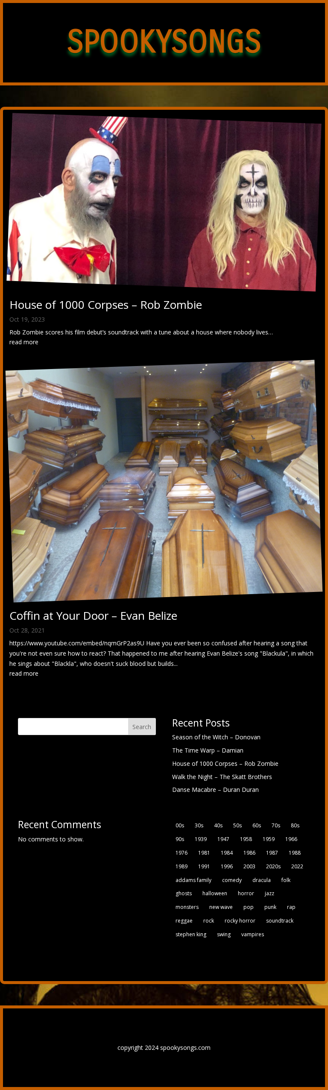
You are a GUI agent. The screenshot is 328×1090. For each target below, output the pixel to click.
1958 (246, 839)
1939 (201, 839)
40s (218, 825)
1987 (272, 852)
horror (246, 893)
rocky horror (240, 920)
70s (276, 825)
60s (256, 825)
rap (291, 907)
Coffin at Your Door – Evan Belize (93, 615)
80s (295, 825)
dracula (261, 880)
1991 (204, 866)
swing (224, 934)
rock (208, 920)
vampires (252, 934)
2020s (273, 866)
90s (180, 839)
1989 (181, 866)
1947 (223, 839)
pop (248, 907)
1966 (291, 839)
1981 (204, 852)
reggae (184, 920)
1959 (269, 839)
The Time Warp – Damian (207, 750)
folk (285, 880)
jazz (269, 893)
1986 (249, 852)
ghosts (184, 893)
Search (141, 727)
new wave (221, 907)
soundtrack (279, 920)
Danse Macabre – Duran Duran (215, 789)
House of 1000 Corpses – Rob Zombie (105, 304)
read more (23, 342)
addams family (193, 880)
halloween (214, 893)
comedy (232, 880)
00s (180, 825)
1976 (181, 852)
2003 (249, 866)
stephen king (191, 934)
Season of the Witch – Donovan (216, 737)
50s (237, 825)
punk (270, 907)
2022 (297, 866)
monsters (187, 907)
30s (199, 825)
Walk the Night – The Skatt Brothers (222, 777)
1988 (295, 852)
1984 (227, 852)
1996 (227, 866)
